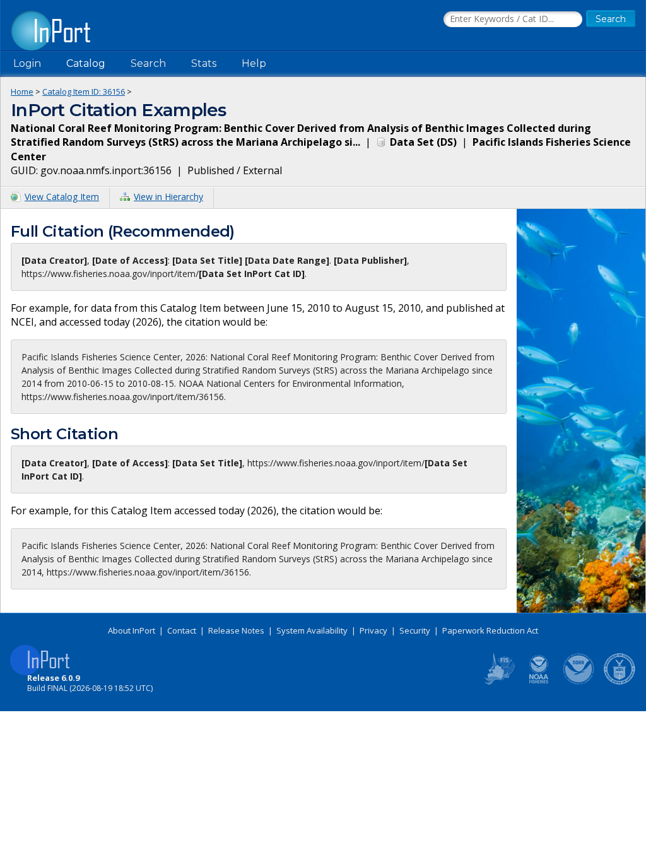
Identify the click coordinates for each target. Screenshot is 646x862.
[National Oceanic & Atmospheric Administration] (579, 682)
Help (254, 63)
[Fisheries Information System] (498, 682)
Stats (203, 63)
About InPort (131, 630)
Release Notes (236, 630)
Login (27, 63)
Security (414, 630)
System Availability (312, 630)
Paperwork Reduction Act (490, 630)
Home (22, 91)
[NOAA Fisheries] (538, 682)
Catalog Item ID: (83, 91)
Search (148, 63)
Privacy (373, 630)
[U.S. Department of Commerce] (619, 682)
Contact (181, 630)
